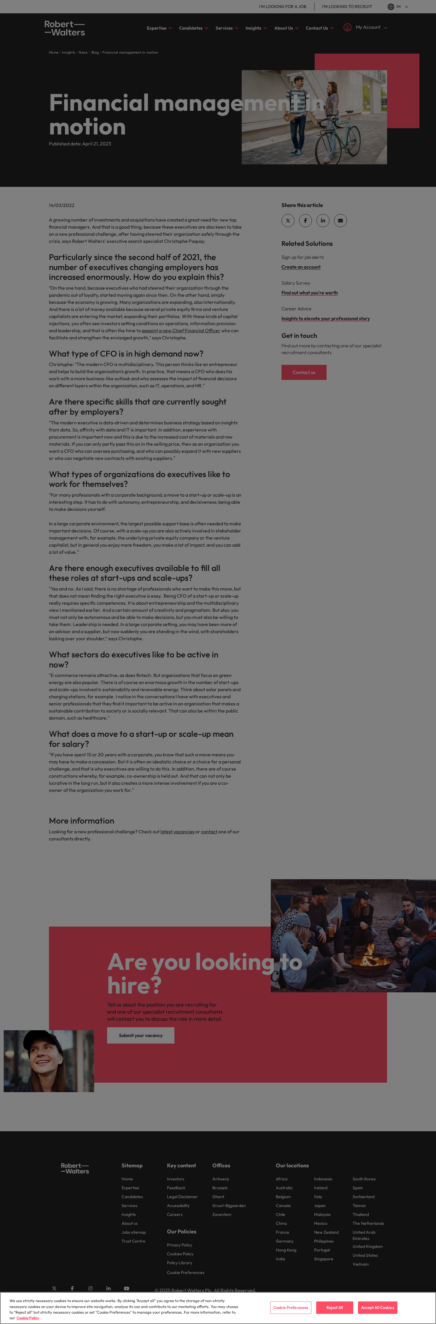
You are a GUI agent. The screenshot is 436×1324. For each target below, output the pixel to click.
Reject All (335, 1307)
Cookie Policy (28, 1317)
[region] (218, 1308)
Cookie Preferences (290, 1307)
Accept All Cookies (377, 1307)
